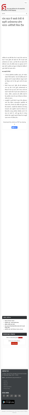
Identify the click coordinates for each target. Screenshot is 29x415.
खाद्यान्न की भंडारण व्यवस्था (9, 320)
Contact (5, 381)
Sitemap (5, 384)
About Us (6, 383)
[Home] (4, 5)
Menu (26, 3)
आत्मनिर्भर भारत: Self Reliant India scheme (14, 329)
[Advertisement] (14, 42)
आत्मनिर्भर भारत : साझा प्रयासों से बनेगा (12, 322)
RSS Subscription (8, 386)
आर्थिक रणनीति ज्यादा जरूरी (10, 324)
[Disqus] (14, 149)
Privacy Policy (7, 388)
